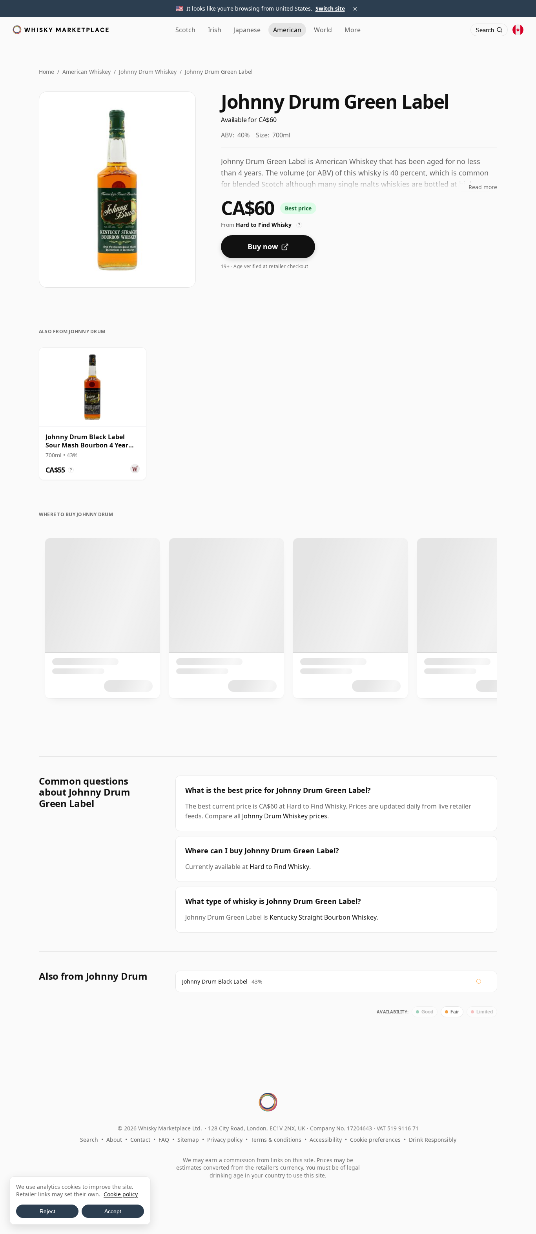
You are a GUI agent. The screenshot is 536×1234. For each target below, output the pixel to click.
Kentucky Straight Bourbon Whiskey (323, 917)
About (114, 1139)
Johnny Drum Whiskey (148, 71)
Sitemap (188, 1139)
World (323, 30)
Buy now (263, 246)
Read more (483, 187)
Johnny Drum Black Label (215, 981)
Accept (112, 1211)
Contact (140, 1139)
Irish (214, 30)
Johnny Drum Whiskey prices (284, 816)
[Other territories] (517, 29)
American (287, 30)
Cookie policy (121, 1194)
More (353, 30)
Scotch (185, 30)
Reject (47, 1211)
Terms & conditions (276, 1139)
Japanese (247, 30)
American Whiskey (86, 71)
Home (46, 71)
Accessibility (326, 1139)
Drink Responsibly (432, 1139)
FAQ (164, 1139)
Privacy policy (224, 1139)
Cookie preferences (375, 1139)
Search (89, 1139)
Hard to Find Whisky (279, 866)
